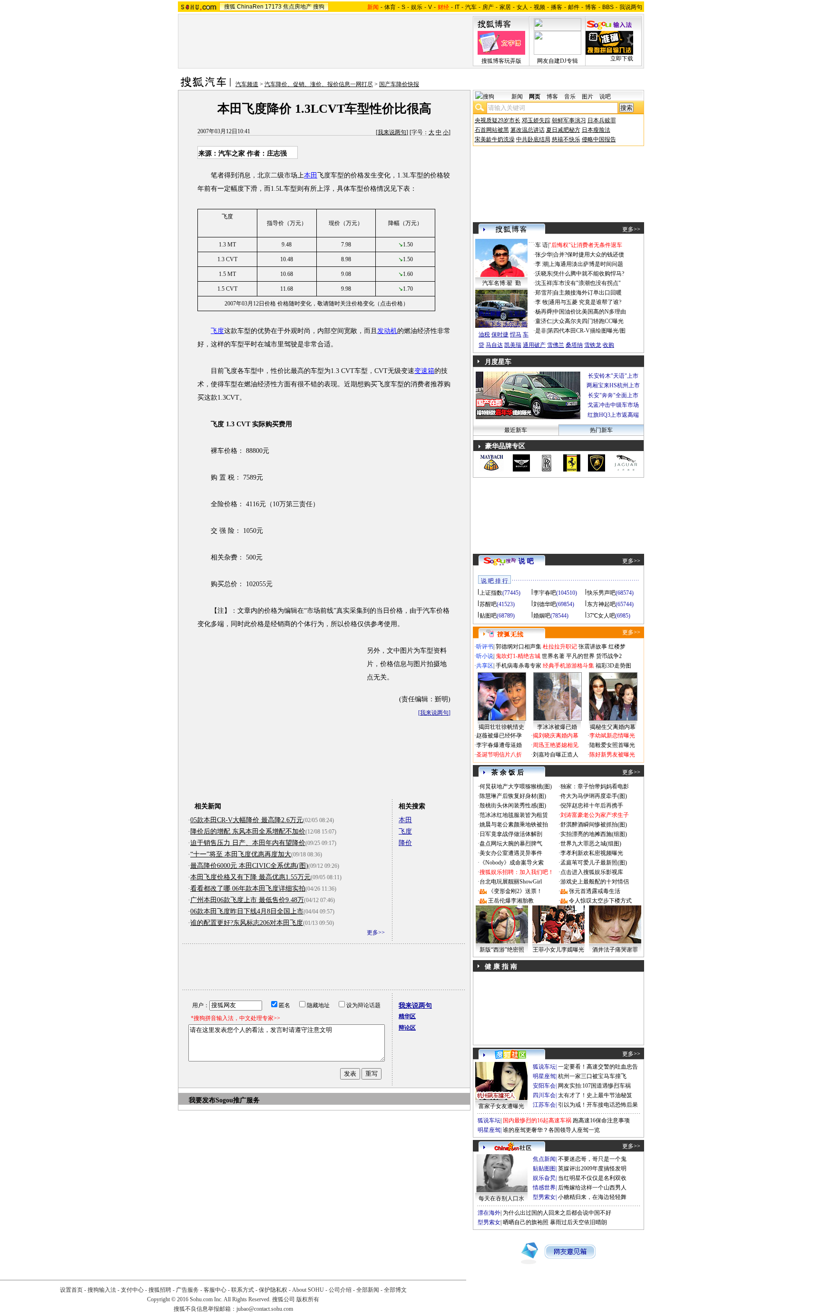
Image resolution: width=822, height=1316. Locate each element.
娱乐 (416, 7)
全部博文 (395, 1290)
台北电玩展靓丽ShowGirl (511, 881)
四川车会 (544, 1095)
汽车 (471, 7)
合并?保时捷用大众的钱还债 (588, 254)
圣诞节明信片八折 (499, 754)
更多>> (376, 932)
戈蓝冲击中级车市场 (613, 405)
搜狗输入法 (102, 1290)
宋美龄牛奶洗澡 (495, 139)
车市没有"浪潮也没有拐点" (587, 283)
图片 (587, 96)
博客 (591, 7)
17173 (273, 6)
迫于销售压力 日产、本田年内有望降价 (247, 842)
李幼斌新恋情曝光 (612, 735)
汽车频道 (246, 84)
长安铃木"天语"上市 (613, 376)
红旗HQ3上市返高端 (613, 415)
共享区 (484, 665)
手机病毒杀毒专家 (518, 665)
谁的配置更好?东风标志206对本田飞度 (246, 922)
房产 (488, 7)
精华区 (407, 1016)
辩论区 (407, 1027)
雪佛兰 (555, 345)
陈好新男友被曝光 (612, 754)
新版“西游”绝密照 (502, 949)
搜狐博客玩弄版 (501, 61)
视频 (539, 7)
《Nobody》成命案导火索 (512, 862)
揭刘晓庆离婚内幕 (555, 735)
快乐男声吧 (601, 592)
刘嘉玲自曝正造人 (555, 754)
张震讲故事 (592, 646)
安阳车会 (544, 1085)
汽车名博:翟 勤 (501, 283)
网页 (534, 96)
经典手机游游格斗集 (568, 665)
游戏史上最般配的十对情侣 (594, 881)
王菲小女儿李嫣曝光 (558, 949)
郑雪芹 (543, 292)
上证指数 (491, 592)
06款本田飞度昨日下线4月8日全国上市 (246, 911)
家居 (505, 7)
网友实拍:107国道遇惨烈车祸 (594, 1085)
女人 (522, 7)
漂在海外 (489, 1212)
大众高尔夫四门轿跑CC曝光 (588, 321)
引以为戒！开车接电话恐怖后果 (598, 1104)
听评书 (484, 646)
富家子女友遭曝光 (501, 1106)
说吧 (605, 96)
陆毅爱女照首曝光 (612, 745)
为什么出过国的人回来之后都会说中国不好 (557, 1212)
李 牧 (541, 302)
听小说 (484, 656)
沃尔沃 (511, 324)
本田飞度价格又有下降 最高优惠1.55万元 (250, 877)
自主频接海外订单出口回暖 (587, 292)
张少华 (543, 254)
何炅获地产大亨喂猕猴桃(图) (516, 786)
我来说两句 (392, 132)
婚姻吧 (541, 615)
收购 (608, 345)
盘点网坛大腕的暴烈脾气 (511, 843)
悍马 (515, 334)
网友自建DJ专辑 (557, 61)
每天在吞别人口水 (501, 1198)
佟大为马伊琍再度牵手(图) (593, 796)
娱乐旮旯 (544, 1178)
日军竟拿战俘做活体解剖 (511, 834)
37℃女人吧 (601, 615)
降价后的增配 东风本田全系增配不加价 (247, 831)
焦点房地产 (297, 6)
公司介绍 (340, 1290)
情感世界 (544, 1187)
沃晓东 (543, 273)
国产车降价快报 (399, 84)
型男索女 (544, 1197)
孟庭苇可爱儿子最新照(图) (593, 862)
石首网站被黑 (492, 130)
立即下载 (621, 58)
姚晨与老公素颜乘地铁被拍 (514, 824)
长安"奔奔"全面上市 (613, 395)
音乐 (570, 96)
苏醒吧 (488, 604)
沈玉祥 (543, 283)
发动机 (387, 330)
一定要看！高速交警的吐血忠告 (598, 1066)
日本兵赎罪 (601, 120)
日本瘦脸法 (596, 130)
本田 (310, 175)
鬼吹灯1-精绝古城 (518, 656)
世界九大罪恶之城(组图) (590, 843)
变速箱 (424, 370)
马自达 (494, 345)
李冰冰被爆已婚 (557, 727)
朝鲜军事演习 (569, 120)
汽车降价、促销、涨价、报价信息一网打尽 (318, 84)
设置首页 (71, 1290)
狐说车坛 (544, 1066)
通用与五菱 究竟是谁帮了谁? (585, 302)
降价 (405, 842)
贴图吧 (488, 615)
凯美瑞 (512, 345)
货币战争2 (609, 656)
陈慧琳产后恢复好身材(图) (513, 796)
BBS (608, 7)
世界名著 (553, 656)
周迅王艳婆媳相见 (555, 745)
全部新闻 (367, 1290)
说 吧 (526, 561)
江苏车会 (544, 1104)
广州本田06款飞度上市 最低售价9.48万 (247, 900)
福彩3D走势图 (613, 665)
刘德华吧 (544, 604)
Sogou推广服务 (237, 1100)
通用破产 (534, 345)
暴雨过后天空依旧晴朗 (578, 1222)
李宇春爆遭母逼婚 (499, 745)
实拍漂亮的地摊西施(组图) (593, 834)
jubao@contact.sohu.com (264, 1309)
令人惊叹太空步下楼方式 (600, 900)
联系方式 (242, 1290)
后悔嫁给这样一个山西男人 (592, 1187)
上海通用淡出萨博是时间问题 (586, 264)
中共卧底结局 (533, 139)
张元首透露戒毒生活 (594, 891)
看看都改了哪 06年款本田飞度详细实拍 (247, 888)
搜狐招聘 (159, 1290)
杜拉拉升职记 (560, 646)
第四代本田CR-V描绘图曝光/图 (587, 330)
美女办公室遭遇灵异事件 (511, 853)
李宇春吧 (544, 592)
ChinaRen (250, 6)
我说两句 (630, 7)
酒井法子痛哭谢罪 (615, 949)
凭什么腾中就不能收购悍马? (588, 273)
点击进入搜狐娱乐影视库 (591, 872)
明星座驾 (544, 1076)
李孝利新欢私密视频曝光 (591, 853)
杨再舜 (543, 311)
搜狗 (318, 6)
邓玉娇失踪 (536, 120)
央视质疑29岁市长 (497, 120)
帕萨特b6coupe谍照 (501, 304)
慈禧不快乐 (566, 139)
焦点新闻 (544, 1159)
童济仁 (543, 321)
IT (457, 7)
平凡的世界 (580, 656)
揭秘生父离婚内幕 (613, 727)
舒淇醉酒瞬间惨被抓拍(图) (593, 824)
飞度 (217, 330)
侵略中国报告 (599, 139)
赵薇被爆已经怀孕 (499, 735)
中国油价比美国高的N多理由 (589, 311)
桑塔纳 (574, 345)
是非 (541, 330)
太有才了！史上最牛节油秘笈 (595, 1095)
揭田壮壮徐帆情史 (501, 727)
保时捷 (500, 334)
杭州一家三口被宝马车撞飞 (592, 1076)
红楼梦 (617, 646)
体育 (390, 7)
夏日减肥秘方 (563, 130)
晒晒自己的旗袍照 (525, 1222)
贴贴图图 (544, 1168)
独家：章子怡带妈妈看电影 (594, 786)
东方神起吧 (601, 604)
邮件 (573, 7)
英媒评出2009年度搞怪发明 (592, 1168)
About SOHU (308, 1290)
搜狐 (229, 6)
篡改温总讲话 (527, 130)
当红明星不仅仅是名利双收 (592, 1178)
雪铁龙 (592, 345)
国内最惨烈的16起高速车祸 (537, 1120)
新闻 (517, 96)
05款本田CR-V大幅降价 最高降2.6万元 (246, 820)
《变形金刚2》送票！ (515, 891)
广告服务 (187, 1290)
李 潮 (541, 264)
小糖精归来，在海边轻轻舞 (592, 1197)
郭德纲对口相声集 (518, 646)
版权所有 (307, 1299)
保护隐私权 (273, 1290)
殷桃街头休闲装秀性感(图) (513, 805)
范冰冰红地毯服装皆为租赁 (514, 815)
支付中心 (132, 1290)
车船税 (517, 313)
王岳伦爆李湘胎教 (511, 900)
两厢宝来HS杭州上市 (613, 385)
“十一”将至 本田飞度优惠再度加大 (240, 854)
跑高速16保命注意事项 (601, 1120)
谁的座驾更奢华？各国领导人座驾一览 (551, 1130)
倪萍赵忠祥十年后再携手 (591, 805)
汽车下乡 (490, 324)
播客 (556, 7)
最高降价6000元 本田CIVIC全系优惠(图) (249, 865)
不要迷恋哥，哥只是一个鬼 (592, 1159)
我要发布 (202, 1100)
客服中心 (215, 1290)
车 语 (541, 245)
